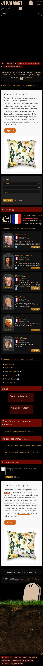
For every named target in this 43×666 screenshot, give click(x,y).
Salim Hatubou (21, 338)
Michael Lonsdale (22, 276)
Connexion (38, 4)
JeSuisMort (11, 3)
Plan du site (18, 581)
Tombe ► (35, 247)
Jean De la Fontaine (23, 255)
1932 (20, 320)
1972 (20, 340)
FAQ (29, 579)
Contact (26, 581)
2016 (24, 299)
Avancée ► (18, 200)
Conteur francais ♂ (21, 409)
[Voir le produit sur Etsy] (21, 153)
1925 (20, 299)
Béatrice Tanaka (22, 317)
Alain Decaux (20, 296)
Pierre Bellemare (22, 234)
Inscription (38, 2)
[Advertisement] (21, 38)
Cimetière (10, 63)
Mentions (35, 579)
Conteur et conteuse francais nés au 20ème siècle (23, 446)
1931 (20, 278)
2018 (24, 237)
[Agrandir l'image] (35, 139)
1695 (24, 258)
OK (21, 79)
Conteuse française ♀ (21, 397)
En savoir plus (28, 77)
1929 (20, 237)
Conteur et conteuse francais (13, 66)
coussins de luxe (24, 122)
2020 (24, 278)
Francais (21, 239)
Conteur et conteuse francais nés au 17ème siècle (23, 452)
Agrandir (10, 130)
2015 (24, 340)
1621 (20, 258)
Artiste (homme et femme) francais (28, 63)
